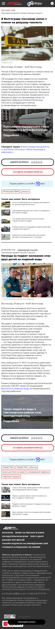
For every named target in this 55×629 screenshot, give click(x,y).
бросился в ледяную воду (15, 388)
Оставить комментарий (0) (28, 172)
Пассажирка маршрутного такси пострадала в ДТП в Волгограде (26, 128)
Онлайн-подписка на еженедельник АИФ (25, 543)
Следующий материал (26, 622)
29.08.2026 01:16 (8, 250)
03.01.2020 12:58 (8, 10)
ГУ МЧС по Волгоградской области (17, 299)
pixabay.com (7, 62)
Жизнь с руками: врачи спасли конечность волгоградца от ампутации (29, 497)
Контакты (7, 533)
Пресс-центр (37, 536)
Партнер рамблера (24, 616)
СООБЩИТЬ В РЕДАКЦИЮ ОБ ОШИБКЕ (21, 547)
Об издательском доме (15, 536)
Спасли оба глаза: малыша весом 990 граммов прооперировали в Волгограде (30, 489)
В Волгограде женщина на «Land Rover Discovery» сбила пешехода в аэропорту (25, 149)
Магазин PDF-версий (13, 540)
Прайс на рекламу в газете (29, 533)
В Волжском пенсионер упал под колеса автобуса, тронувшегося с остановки (28, 236)
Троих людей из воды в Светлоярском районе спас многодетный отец (22, 412)
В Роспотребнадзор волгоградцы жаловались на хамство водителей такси (31, 203)
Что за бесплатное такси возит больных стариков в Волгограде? (28, 220)
